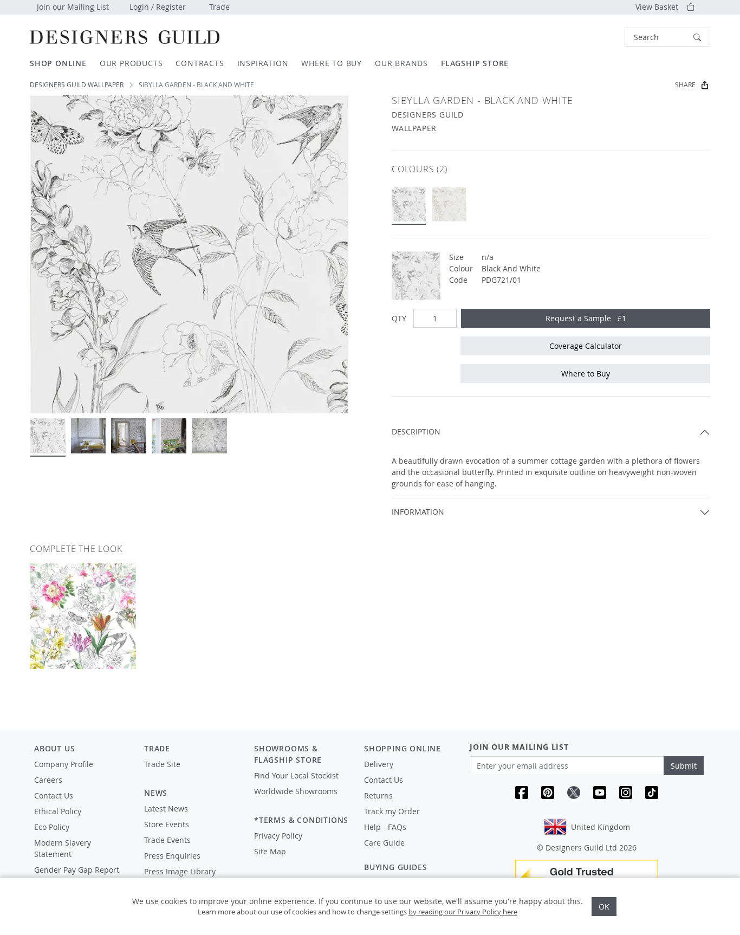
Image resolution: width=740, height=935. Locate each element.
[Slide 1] (48, 436)
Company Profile (63, 764)
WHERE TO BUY (331, 63)
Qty (399, 318)
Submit (684, 766)
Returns (378, 795)
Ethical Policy (57, 811)
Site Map (270, 851)
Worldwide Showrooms (295, 791)
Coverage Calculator (585, 346)
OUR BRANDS (401, 63)
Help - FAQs (385, 827)
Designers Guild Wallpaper (77, 84)
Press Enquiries (172, 855)
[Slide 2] (88, 436)
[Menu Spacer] (191, 774)
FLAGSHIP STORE (475, 63)
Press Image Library (180, 871)
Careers (48, 780)
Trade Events (167, 840)
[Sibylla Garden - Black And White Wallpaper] (409, 204)
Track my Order (392, 811)
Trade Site (162, 764)
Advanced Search (599, 37)
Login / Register (157, 7)
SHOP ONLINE (58, 63)
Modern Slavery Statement (62, 848)
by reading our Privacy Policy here (462, 912)
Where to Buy (585, 373)
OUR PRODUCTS (131, 63)
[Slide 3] (129, 436)
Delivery (378, 764)
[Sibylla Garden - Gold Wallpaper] (449, 204)
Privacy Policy (278, 835)
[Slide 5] (209, 436)
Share (685, 84)
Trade (219, 7)
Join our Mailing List (73, 7)
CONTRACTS (200, 63)
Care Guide (384, 842)
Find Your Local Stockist (296, 775)
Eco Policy (51, 827)
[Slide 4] (169, 436)
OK (604, 906)
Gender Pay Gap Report (76, 870)
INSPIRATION (263, 63)
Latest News (166, 808)
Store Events (166, 824)
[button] (667, 37)
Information (418, 512)
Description (416, 431)
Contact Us (53, 795)
